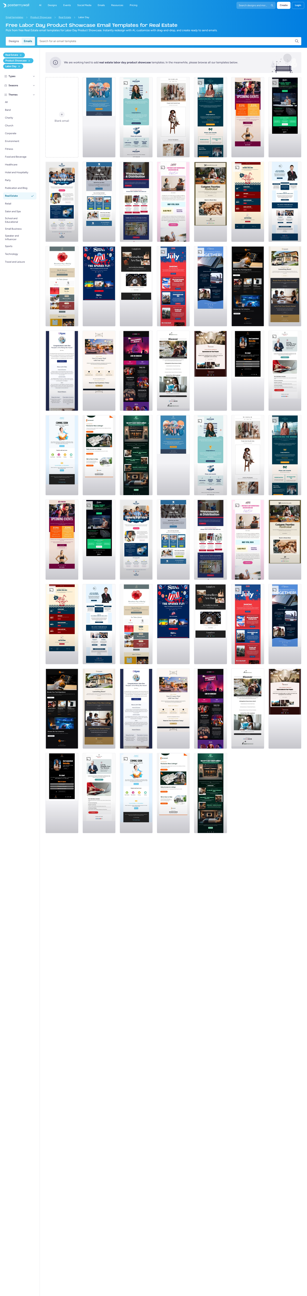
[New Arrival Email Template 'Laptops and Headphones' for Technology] (247, 286)
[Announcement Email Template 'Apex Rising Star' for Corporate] (61, 371)
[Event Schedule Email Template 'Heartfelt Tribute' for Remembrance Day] (61, 286)
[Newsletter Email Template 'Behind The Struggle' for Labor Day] (99, 202)
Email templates (14, 17)
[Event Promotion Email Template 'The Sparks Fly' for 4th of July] (99, 286)
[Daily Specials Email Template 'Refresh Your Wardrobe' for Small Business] (173, 117)
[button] (34, 76)
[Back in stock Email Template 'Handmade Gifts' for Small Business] (210, 202)
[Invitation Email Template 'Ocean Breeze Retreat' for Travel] (173, 371)
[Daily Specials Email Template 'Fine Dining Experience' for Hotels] (99, 371)
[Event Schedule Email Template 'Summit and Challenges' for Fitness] (247, 117)
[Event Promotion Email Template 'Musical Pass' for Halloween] (136, 371)
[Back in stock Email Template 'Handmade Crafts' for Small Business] (136, 286)
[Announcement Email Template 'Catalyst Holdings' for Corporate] (210, 117)
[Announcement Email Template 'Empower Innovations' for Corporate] (136, 117)
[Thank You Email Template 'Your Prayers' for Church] (210, 371)
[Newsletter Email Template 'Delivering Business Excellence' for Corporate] (284, 202)
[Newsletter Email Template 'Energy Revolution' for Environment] (210, 286)
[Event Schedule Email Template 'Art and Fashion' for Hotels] (136, 455)
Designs (14, 41)
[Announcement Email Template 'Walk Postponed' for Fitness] (99, 117)
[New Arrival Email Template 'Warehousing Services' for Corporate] (136, 202)
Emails (28, 41)
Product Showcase (41, 17)
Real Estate (65, 17)
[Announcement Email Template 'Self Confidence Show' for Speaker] (247, 371)
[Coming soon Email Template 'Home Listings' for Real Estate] (99, 455)
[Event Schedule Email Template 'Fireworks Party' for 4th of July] (173, 286)
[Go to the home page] (14, 5)
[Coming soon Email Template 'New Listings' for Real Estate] (284, 286)
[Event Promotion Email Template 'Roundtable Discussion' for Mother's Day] (173, 202)
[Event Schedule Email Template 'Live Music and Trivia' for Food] (247, 202)
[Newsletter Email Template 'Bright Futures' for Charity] (61, 202)
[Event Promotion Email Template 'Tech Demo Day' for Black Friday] (284, 117)
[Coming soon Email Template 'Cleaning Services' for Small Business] (61, 455)
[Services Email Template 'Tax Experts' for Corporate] (284, 371)
